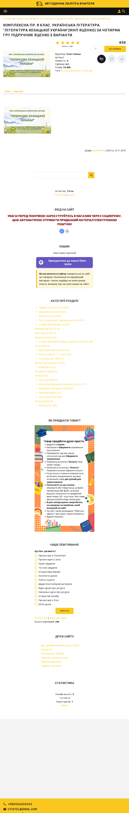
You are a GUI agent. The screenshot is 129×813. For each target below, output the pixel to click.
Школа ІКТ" (47, 649)
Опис (8, 91)
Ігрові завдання (47, 563)
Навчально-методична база (56, 388)
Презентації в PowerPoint (52, 555)
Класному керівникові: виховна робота (62, 384)
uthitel (64, 705)
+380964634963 (20, 804)
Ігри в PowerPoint (50, 396)
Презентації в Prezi (49, 600)
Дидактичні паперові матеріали (55, 583)
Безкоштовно (44, 401)
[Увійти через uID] (61, 231)
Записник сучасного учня (54, 657)
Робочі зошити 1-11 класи (55, 354)
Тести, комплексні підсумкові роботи (61, 320)
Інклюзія (41, 375)
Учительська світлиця (52, 653)
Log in (71, 194)
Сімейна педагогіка (51, 661)
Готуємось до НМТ (51, 358)
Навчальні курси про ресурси (54, 592)
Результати (41, 617)
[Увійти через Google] (67, 231)
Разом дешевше (49, 392)
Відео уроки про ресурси (54, 350)
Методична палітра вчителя (70, 3)
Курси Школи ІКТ (45, 333)
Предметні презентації (54, 307)
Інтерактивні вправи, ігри (54, 324)
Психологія (42, 345)
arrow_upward (122, 806)
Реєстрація (60, 194)
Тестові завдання (48, 567)
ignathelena (98, 150)
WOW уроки (48, 405)
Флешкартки (47, 367)
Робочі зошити (47, 579)
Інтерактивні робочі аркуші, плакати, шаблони (66, 341)
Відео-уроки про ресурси (52, 588)
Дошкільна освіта (46, 337)
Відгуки (18, 91)
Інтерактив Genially (49, 596)
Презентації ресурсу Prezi (50, 362)
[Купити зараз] (101, 59)
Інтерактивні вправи (49, 571)
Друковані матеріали (52, 311)
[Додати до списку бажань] (111, 59)
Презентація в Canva (50, 559)
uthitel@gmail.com (22, 809)
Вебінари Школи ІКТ (47, 328)
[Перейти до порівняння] (121, 59)
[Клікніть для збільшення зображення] (26, 63)
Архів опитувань (58, 617)
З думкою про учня (51, 665)
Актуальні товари (46, 371)
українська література (81, 70)
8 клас (64, 70)
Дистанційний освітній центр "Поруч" (61, 645)
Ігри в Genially (48, 379)
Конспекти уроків (50, 315)
